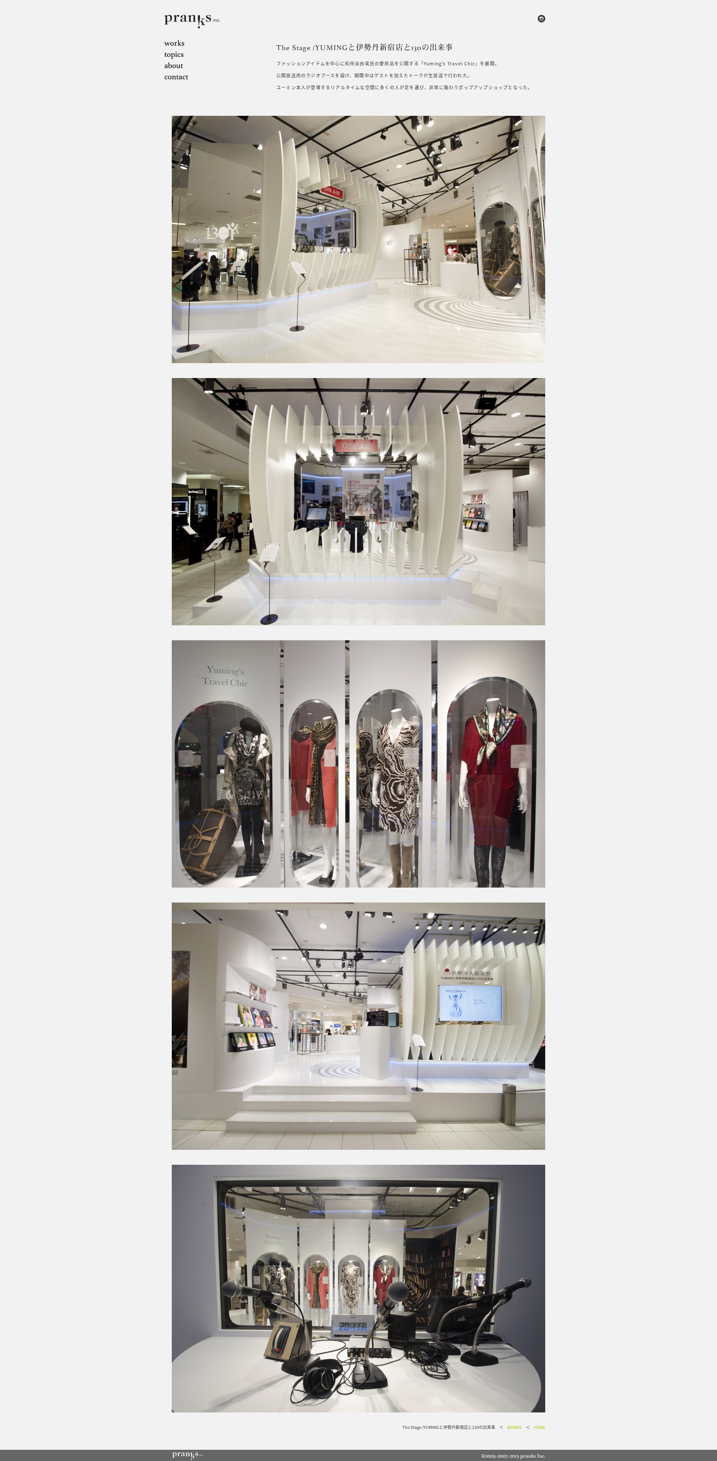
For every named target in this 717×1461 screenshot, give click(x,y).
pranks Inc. (532, 1455)
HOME (539, 1427)
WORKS (514, 1427)
